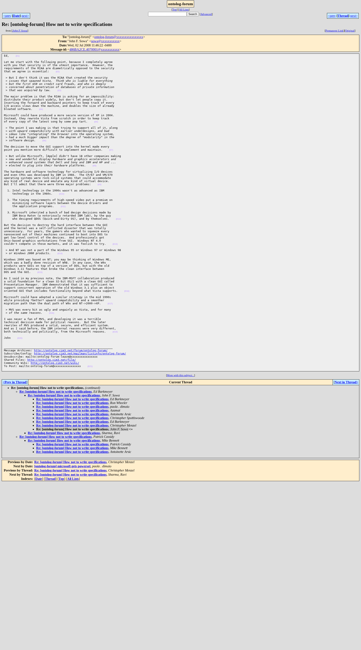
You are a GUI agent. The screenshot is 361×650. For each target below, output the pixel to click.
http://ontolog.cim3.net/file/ (51, 359)
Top (174, 9)
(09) (99, 184)
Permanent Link (334, 30)
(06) (44, 140)
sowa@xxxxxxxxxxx (105, 41)
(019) (115, 332)
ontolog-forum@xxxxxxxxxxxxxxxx (118, 37)
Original (350, 30)
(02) (58, 71)
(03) (59, 90)
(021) (90, 366)
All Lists (184, 9)
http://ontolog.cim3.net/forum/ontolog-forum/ (71, 350)
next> (25, 16)
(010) (61, 194)
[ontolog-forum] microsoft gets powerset (62, 466)
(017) (110, 303)
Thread (343, 16)
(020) (19, 338)
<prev (7, 16)
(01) (17, 56)
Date (16, 16)
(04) (41, 109)
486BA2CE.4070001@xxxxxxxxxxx (94, 49)
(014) (59, 253)
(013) (115, 244)
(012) (118, 219)
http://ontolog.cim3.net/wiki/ (55, 363)
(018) (51, 313)
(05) (96, 122)
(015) (39, 272)
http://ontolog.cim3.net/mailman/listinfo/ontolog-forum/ (80, 353)
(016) (126, 291)
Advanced (206, 14)
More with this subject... (180, 375)
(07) (111, 150)
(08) (94, 165)
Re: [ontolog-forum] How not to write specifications (55, 391)
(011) (63, 206)
